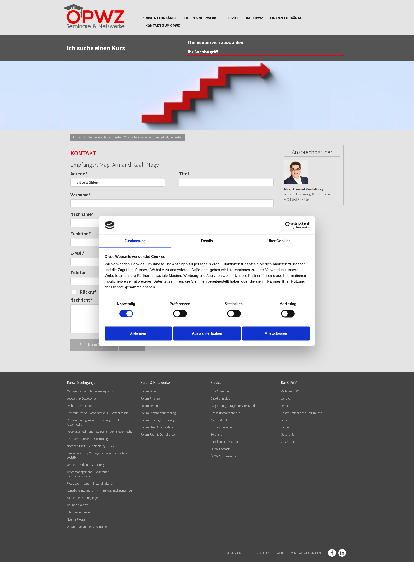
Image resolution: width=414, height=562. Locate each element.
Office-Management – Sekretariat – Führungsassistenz (89, 474)
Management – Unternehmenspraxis (90, 391)
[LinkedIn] (342, 553)
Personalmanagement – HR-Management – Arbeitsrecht (94, 422)
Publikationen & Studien (226, 442)
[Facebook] (332, 553)
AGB (280, 553)
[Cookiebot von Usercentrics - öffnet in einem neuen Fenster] (289, 225)
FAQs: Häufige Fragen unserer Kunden (234, 406)
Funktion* (80, 234)
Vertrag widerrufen (306, 553)
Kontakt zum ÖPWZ (162, 25)
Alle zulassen (276, 333)
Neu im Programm (78, 519)
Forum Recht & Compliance (158, 434)
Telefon (78, 272)
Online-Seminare (77, 505)
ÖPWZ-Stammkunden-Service (229, 456)
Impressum (233, 553)
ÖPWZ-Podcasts (220, 449)
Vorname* (80, 195)
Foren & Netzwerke (201, 18)
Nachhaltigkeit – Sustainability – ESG (90, 446)
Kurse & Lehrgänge (159, 18)
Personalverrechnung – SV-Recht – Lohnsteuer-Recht (99, 432)
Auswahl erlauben (207, 333)
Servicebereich (97, 137)
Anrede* (78, 174)
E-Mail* (77, 253)
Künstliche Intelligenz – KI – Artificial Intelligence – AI (99, 491)
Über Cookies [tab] (278, 241)
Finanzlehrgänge (286, 18)
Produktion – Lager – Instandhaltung (90, 483)
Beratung (216, 434)
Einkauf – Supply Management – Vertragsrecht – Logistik (97, 455)
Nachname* (82, 214)
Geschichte (287, 434)
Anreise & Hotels (220, 420)
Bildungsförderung (222, 427)
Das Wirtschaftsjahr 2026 (226, 413)
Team (284, 406)
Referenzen (288, 420)
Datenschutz (259, 553)
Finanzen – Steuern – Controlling (87, 439)
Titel (184, 174)
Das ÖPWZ (254, 18)
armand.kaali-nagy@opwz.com (307, 194)
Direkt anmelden (221, 398)
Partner (285, 427)
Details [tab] (207, 241)
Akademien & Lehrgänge (82, 498)
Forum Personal (150, 406)
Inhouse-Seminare (78, 512)
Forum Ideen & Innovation (157, 427)
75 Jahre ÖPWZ (290, 391)
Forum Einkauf (150, 391)
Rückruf (88, 292)
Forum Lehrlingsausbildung (158, 420)
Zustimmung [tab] (135, 241)
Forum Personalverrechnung (158, 413)
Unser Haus (288, 442)
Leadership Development (82, 398)
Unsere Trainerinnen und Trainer (87, 527)
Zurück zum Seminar (94, 345)
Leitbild (285, 398)
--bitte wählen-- (87, 182)
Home (76, 137)
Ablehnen (138, 333)
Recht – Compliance (79, 406)
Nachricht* (81, 300)
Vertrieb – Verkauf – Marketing (85, 465)
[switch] (180, 313)
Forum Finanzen (151, 398)
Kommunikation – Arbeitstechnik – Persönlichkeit (97, 413)
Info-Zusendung (220, 391)
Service (232, 18)
